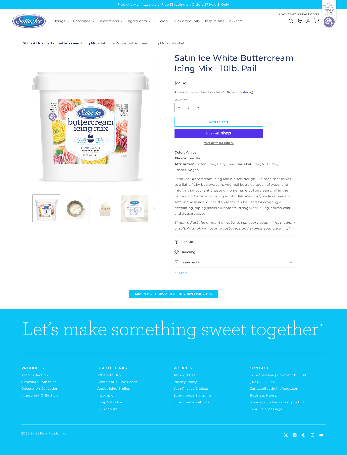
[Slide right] (154, 208)
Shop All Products (38, 43)
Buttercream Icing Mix (77, 43)
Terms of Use (185, 375)
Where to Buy (109, 375)
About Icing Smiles (113, 388)
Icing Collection (34, 375)
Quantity (181, 99)
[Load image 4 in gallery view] (134, 208)
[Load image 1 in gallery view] (46, 208)
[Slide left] (27, 208)
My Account (107, 409)
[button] (62, 21)
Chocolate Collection (39, 382)
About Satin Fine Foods (298, 14)
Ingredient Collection (39, 395)
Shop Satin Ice (109, 402)
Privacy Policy (185, 382)
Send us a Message (266, 409)
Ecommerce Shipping (192, 395)
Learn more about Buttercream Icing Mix (173, 293)
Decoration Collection (39, 388)
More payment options (219, 142)
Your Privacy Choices (191, 388)
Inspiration (106, 395)
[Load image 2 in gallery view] (75, 208)
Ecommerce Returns (191, 402)
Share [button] (183, 273)
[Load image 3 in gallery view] (105, 208)
